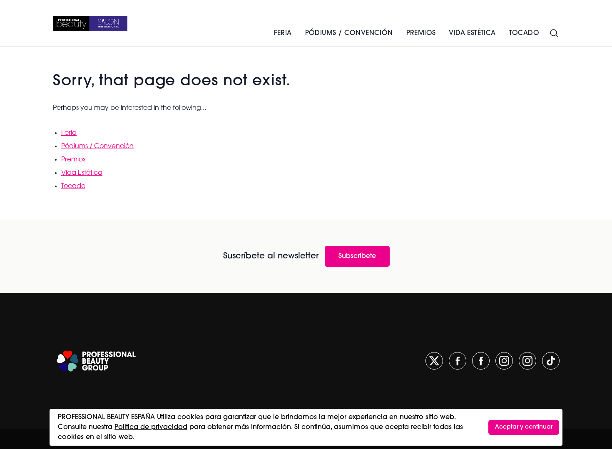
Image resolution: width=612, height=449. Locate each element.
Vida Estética (81, 173)
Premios (421, 33)
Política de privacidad (150, 427)
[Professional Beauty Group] (96, 361)
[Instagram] (504, 360)
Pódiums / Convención (349, 33)
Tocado (73, 186)
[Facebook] (457, 360)
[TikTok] (550, 360)
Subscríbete (357, 256)
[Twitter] (434, 360)
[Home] (90, 23)
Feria (283, 33)
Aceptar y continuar (523, 427)
